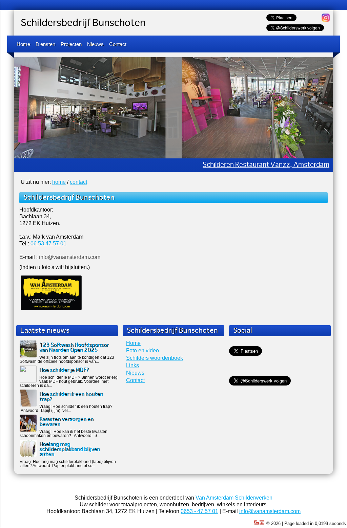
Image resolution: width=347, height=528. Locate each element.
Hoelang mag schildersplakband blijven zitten (69, 450)
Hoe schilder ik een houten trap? (71, 398)
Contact (117, 44)
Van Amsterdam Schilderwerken (234, 499)
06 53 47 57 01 (48, 245)
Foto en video (142, 352)
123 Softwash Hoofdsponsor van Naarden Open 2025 (74, 349)
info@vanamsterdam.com (270, 512)
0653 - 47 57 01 (199, 512)
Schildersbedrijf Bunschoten (83, 23)
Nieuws (95, 44)
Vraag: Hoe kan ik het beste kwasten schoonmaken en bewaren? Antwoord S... (63, 435)
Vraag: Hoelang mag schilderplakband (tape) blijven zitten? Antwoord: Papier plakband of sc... (68, 465)
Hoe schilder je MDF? (64, 371)
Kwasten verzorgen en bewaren (66, 423)
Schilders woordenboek (154, 359)
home (59, 183)
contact (78, 183)
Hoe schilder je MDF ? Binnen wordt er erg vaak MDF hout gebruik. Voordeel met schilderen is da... (69, 382)
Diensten (45, 44)
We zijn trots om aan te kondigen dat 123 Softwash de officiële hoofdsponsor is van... (67, 360)
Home (23, 44)
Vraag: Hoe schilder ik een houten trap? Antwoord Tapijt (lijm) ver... (66, 409)
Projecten (71, 44)
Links (132, 367)
